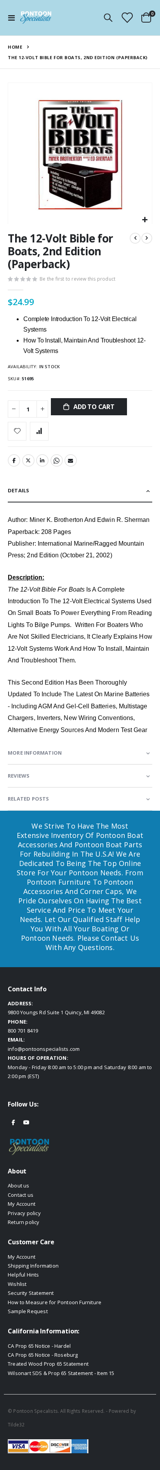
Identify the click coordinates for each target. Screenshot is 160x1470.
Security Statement (31, 1292)
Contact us (20, 1194)
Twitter (28, 460)
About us (19, 1185)
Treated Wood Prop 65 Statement (48, 1363)
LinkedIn (42, 460)
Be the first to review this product (77, 279)
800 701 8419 (23, 1030)
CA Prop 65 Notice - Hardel (39, 1345)
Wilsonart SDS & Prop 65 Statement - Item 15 (61, 1373)
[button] (145, 220)
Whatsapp (56, 460)
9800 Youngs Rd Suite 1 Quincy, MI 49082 (56, 1012)
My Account (21, 1203)
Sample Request (28, 1311)
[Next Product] (146, 238)
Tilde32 (16, 1424)
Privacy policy (24, 1213)
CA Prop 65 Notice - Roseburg (43, 1354)
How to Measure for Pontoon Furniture (54, 1302)
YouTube (26, 1122)
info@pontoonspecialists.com (44, 1048)
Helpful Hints (23, 1274)
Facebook (14, 460)
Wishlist (17, 1283)
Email (70, 460)
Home (15, 47)
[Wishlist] (127, 17)
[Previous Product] (135, 238)
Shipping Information (33, 1265)
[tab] (80, 490)
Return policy (24, 1222)
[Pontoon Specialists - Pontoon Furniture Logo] (35, 17)
